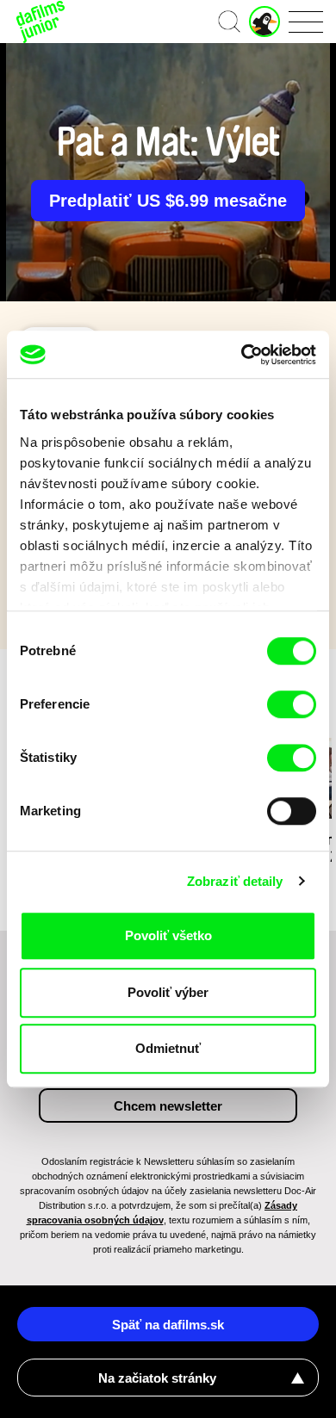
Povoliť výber (168, 992)
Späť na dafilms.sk (168, 1324)
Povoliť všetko (168, 935)
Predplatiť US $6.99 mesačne (168, 200)
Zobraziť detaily (235, 881)
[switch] (291, 704)
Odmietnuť (168, 1048)
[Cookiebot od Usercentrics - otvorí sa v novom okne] (241, 355)
